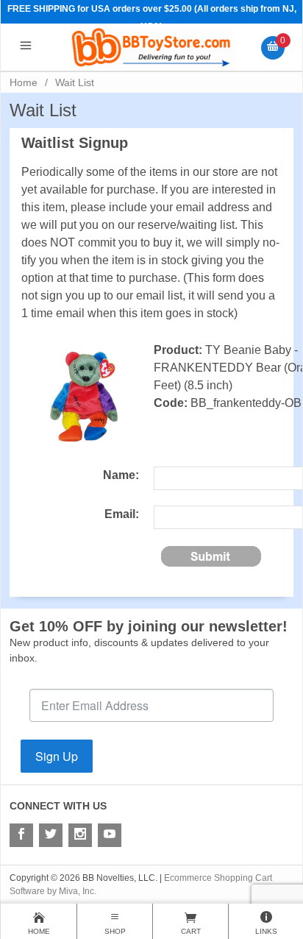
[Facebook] (21, 835)
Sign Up (56, 756)
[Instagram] (80, 835)
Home (24, 82)
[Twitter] (51, 835)
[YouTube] (109, 835)
